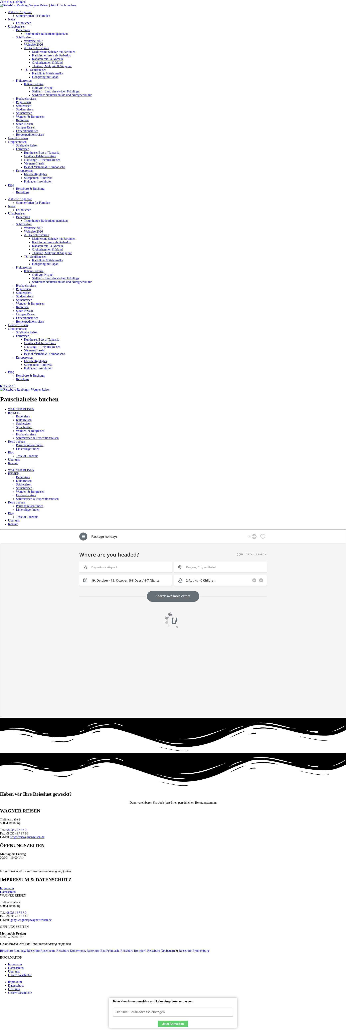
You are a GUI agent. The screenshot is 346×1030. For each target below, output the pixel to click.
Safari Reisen (24, 123)
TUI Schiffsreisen (35, 69)
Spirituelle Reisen (27, 145)
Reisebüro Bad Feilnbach (103, 950)
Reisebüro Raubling (12, 950)
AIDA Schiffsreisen (36, 48)
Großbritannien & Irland (47, 62)
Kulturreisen (24, 80)
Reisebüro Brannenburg (194, 950)
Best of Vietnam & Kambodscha (44, 167)
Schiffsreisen (24, 37)
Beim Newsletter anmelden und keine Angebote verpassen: (153, 1001)
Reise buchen (16, 441)
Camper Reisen (25, 127)
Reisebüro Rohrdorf (133, 950)
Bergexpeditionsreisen (30, 134)
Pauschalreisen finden (29, 445)
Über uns (14, 459)
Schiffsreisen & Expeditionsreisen (37, 438)
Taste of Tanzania (27, 456)
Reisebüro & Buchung (30, 188)
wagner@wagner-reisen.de (27, 837)
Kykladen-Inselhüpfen (38, 181)
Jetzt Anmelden (173, 1023)
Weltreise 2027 (33, 41)
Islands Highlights (35, 174)
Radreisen (22, 120)
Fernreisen (22, 149)
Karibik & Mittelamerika (47, 73)
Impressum (7, 888)
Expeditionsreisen (27, 131)
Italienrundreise (33, 84)
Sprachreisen (24, 113)
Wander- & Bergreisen (30, 116)
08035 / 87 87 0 (16, 829)
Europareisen (24, 170)
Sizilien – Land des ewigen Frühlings (55, 91)
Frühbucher (23, 23)
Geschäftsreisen (18, 138)
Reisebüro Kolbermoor (70, 950)
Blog (11, 185)
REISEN (13, 412)
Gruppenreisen (17, 141)
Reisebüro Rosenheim (41, 950)
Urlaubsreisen (16, 26)
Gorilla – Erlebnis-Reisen (40, 156)
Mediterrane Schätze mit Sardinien (53, 51)
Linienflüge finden (27, 448)
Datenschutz (8, 892)
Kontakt (13, 463)
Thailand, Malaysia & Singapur (52, 66)
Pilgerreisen (23, 102)
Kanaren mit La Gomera (47, 59)
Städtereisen (23, 105)
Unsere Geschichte (20, 975)
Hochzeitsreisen (26, 98)
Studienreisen (24, 109)
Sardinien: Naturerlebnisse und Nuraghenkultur (62, 95)
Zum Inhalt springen (13, 1)
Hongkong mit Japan (45, 77)
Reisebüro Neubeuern (161, 950)
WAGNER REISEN (21, 409)
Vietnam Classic (34, 163)
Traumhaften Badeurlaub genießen (46, 33)
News (11, 19)
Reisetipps (22, 192)
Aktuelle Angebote (20, 12)
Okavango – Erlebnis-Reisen (42, 159)
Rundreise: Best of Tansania (41, 152)
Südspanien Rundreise (38, 178)
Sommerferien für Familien (33, 15)
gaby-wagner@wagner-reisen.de (31, 920)
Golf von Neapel (42, 87)
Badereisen (23, 30)
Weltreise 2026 (33, 44)
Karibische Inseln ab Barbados (51, 55)
